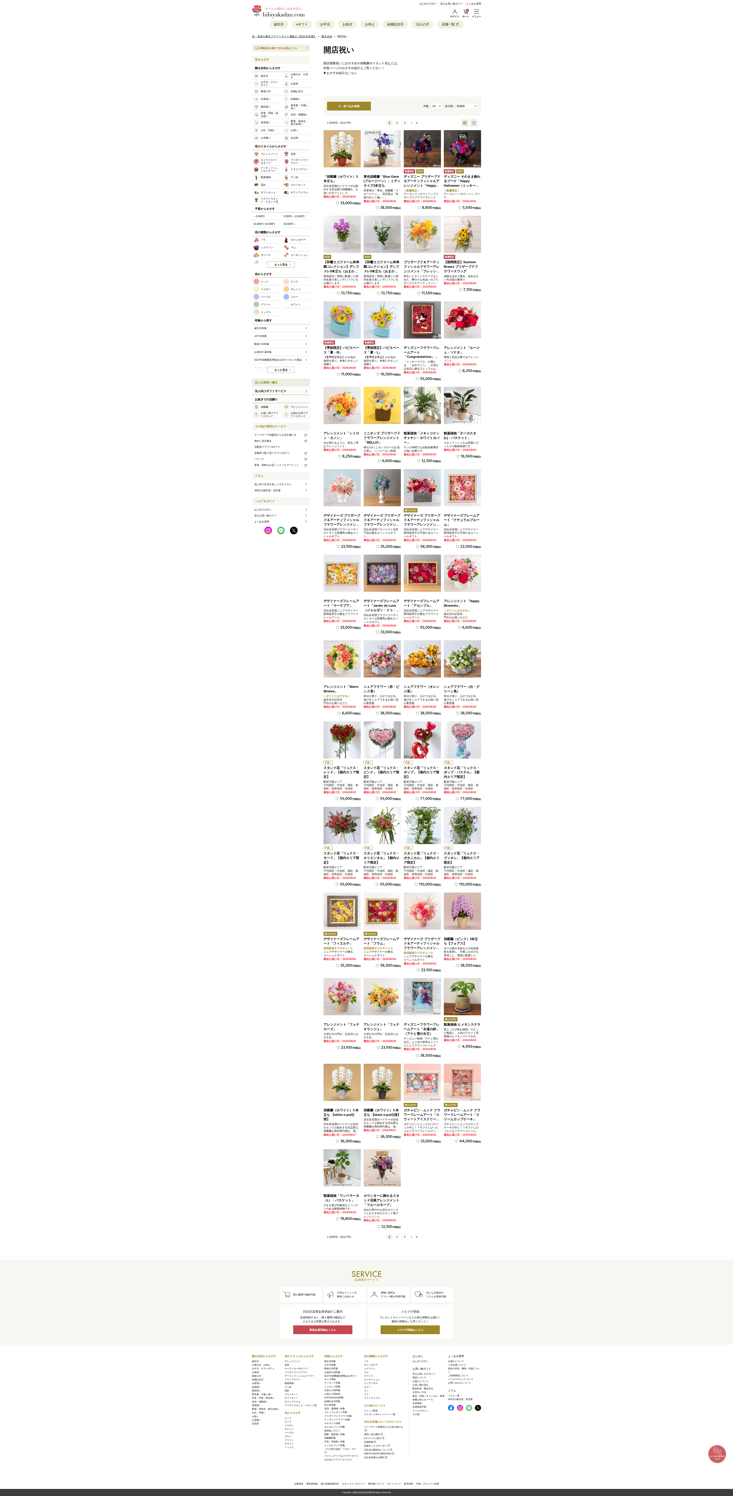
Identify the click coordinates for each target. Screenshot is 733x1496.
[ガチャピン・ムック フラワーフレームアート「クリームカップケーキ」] (462, 1082)
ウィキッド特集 (332, 1383)
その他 (416, 1414)
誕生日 (279, 24)
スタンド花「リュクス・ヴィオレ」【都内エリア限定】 (462, 858)
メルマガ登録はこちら (410, 1329)
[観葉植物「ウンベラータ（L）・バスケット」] (342, 1167)
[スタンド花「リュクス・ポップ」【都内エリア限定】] (422, 740)
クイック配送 (371, 1411)
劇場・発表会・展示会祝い (265, 1409)
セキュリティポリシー (353, 1483)
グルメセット (291, 1394)
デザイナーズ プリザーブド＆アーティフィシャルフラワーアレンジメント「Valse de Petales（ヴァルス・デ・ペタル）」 (342, 524)
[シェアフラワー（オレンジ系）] (422, 658)
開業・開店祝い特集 (334, 1434)
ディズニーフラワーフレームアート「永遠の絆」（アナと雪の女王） (421, 1029)
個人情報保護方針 (330, 1483)
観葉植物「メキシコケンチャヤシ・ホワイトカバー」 (421, 437)
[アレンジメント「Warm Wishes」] (342, 658)
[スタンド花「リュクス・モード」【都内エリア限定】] (342, 825)
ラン (366, 1391)
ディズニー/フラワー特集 (337, 1420)
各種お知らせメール (423, 1399)
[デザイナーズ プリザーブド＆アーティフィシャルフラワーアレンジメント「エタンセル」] (422, 911)
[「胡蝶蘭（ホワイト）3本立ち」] (342, 148)
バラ (366, 1361)
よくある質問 (473, 3)
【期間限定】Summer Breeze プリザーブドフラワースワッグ (461, 266)
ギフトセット (291, 1398)
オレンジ (289, 1429)
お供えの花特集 (332, 1390)
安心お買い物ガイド (451, 3)
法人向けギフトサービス (270, 391)
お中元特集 (330, 1365)
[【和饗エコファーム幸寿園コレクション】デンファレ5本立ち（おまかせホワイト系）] (382, 234)
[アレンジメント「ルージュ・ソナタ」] (462, 320)
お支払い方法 (419, 1392)
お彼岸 (255, 1372)
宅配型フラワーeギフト (267, 446)
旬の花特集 (330, 1405)
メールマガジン (421, 1411)
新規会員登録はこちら (322, 1329)
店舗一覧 (448, 24)
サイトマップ (394, 1483)
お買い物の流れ (421, 1385)
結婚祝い (256, 1387)
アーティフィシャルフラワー (299, 1376)
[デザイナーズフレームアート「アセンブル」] (422, 573)
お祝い (255, 1416)
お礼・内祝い (259, 1412)
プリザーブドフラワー (296, 1372)
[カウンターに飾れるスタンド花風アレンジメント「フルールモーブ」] (382, 1167)
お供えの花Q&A (332, 1394)
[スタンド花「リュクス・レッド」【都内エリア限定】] (342, 740)
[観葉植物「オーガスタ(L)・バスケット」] (462, 405)
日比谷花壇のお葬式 (374, 1457)
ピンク (288, 1421)
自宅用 (255, 1424)
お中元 (325, 24)
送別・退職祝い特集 (334, 1408)
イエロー (289, 1425)
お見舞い (256, 1420)
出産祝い (256, 1383)
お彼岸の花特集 (332, 1372)
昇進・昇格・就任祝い (263, 1398)
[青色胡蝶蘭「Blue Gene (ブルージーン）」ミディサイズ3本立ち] (382, 148)
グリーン (289, 1440)
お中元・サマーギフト (263, 1368)
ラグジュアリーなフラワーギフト (341, 1456)
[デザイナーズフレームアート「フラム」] (382, 911)
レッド (288, 1418)
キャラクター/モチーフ (296, 1368)
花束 (287, 1365)
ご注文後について (457, 1365)
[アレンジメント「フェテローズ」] (342, 996)
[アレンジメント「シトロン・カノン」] (342, 405)
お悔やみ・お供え (261, 1365)
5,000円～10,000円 (293, 216)
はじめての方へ (428, 3)
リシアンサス (371, 1383)
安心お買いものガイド (424, 1374)
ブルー (288, 1436)
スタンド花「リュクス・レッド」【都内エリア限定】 (341, 772)
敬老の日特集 (331, 1368)
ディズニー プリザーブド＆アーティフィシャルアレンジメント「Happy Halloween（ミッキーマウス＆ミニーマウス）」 (422, 186)
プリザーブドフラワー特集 (338, 1416)
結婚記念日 (395, 24)
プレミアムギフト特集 (335, 1412)
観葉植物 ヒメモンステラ (462, 1024)
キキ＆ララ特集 (332, 1423)
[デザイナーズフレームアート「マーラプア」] (342, 573)
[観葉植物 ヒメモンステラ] (462, 996)
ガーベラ (368, 1376)
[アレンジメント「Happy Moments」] (462, 573)
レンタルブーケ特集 (334, 1445)
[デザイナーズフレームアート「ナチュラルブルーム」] (462, 487)
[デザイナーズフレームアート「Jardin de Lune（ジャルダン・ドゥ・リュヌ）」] (382, 573)
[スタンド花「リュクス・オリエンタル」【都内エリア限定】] (382, 825)
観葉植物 (289, 1383)
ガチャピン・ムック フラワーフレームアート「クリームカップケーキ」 (462, 1114)
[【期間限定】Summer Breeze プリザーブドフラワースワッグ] (462, 234)
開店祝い (256, 1391)
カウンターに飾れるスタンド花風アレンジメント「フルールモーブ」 (381, 1200)
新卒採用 (408, 1483)
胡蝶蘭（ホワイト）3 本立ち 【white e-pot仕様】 (341, 1114)
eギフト (302, 24)
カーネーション (372, 1379)
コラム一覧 (453, 1395)
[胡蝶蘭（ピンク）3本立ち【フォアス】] (462, 911)
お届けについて (421, 1381)
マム (366, 1372)
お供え (370, 24)
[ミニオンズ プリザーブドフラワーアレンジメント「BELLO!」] (382, 405)
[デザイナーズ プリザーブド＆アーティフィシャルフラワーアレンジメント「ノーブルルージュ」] (422, 487)
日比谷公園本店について (376, 1450)
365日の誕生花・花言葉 (267, 490)
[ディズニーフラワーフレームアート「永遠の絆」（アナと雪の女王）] (422, 996)
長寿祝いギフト (332, 1431)
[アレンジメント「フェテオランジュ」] (382, 996)
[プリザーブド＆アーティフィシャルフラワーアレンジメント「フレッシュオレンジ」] (422, 234)
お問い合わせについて (459, 1383)
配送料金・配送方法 (423, 1388)
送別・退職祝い (260, 1402)
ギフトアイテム (293, 1402)
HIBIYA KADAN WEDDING (377, 1453)
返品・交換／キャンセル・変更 (429, 1396)
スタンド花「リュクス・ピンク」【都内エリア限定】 (381, 772)
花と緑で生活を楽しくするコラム (272, 484)
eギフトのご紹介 (372, 1438)
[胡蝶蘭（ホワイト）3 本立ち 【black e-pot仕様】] (382, 1082)
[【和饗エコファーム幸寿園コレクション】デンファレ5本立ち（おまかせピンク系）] (342, 234)
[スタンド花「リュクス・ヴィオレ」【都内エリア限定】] (462, 825)
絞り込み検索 (352, 106)
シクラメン (369, 1368)
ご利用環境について (458, 1375)
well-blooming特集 (334, 1397)
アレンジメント (293, 1361)
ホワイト (289, 1444)
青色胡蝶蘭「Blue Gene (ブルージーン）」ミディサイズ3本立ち (382, 181)
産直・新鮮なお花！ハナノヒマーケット (276, 465)
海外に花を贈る (263, 441)
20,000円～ (289, 224)
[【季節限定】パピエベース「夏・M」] (342, 320)
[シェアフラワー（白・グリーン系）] (462, 658)
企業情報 (298, 1483)
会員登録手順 (419, 1407)
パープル (289, 1432)
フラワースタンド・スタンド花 (301, 1405)
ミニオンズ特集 (332, 1387)
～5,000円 (259, 216)
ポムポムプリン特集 (334, 1427)
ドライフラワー (293, 1379)
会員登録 (417, 1403)
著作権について (376, 1483)
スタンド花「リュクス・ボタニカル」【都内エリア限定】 (421, 858)
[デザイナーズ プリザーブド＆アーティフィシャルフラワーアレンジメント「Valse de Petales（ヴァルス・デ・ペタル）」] (342, 487)
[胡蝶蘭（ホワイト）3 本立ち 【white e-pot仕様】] (342, 1082)
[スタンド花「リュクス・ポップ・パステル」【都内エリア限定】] (462, 740)
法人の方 (422, 24)
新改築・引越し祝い (262, 1394)
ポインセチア (371, 1365)
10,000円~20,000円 (264, 224)
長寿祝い (256, 1405)
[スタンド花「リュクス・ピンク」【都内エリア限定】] (382, 740)
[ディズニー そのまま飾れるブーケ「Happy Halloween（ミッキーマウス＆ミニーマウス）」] (462, 148)
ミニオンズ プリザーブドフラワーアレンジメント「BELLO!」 (382, 437)
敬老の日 (256, 1376)
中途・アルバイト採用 (427, 1483)
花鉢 (287, 1391)
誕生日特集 (330, 1361)
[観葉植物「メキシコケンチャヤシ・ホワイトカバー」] (422, 405)
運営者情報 (312, 1483)
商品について (419, 1377)
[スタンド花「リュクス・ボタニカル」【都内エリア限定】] (422, 825)
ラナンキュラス (372, 1398)
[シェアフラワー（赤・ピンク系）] (382, 658)
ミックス (289, 1447)
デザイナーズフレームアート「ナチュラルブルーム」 (462, 520)
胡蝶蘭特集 (330, 1438)
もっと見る (281, 264)
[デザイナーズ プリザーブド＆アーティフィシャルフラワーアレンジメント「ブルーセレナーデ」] (382, 487)
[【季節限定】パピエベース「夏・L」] (382, 320)
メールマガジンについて (460, 1379)
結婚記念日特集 (332, 1401)
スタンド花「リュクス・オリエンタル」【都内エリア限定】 (381, 858)
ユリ (366, 1394)
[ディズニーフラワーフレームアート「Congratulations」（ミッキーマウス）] (422, 320)
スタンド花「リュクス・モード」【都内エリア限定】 (341, 858)
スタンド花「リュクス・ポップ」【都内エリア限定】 (421, 772)
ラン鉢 (288, 1387)
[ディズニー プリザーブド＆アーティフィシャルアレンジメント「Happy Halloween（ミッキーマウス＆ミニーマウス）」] (422, 148)
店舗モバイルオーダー (375, 1446)
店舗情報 (368, 1442)
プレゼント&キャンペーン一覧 (379, 1414)
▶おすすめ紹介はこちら (340, 73)
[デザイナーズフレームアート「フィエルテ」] (342, 911)
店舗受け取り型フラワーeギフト (272, 453)
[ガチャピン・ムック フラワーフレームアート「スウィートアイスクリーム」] (422, 1082)
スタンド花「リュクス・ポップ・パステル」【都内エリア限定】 (462, 772)
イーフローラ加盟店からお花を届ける (275, 434)
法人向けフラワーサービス (338, 1460)
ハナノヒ (259, 458)
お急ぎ (347, 24)
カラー (367, 1387)
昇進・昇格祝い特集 (334, 1441)
